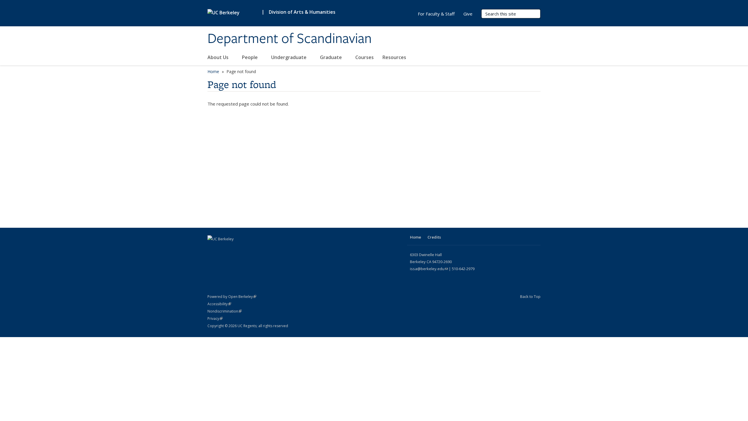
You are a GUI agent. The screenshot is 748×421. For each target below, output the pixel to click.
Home (213, 71)
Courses (364, 57)
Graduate (331, 57)
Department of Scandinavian (289, 39)
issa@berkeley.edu (429, 268)
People (250, 57)
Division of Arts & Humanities (302, 12)
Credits (434, 237)
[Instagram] (212, 249)
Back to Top (530, 296)
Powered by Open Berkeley (231, 296)
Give (467, 14)
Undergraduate (289, 57)
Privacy (215, 318)
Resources (394, 57)
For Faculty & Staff (436, 14)
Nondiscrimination (224, 311)
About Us (218, 57)
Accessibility (219, 303)
